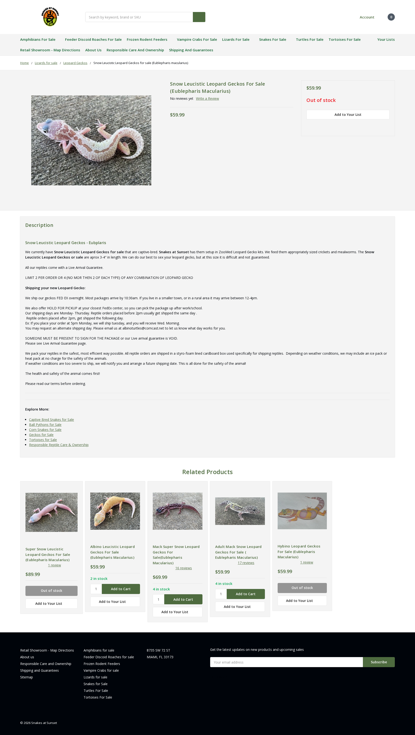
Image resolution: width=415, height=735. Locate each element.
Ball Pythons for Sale (45, 424)
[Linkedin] (342, 125)
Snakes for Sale (272, 39)
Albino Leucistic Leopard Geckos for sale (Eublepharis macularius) (112, 552)
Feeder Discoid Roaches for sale (93, 39)
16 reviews (183, 568)
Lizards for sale (236, 39)
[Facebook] (308, 125)
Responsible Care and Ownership (135, 49)
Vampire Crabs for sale (197, 39)
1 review (54, 565)
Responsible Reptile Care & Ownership (59, 444)
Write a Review (207, 98)
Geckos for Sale (41, 434)
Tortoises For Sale (345, 39)
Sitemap (26, 677)
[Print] (325, 125)
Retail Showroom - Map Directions (50, 49)
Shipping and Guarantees (191, 49)
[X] (334, 125)
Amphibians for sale (37, 39)
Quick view (51, 512)
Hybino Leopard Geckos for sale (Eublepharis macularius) (299, 551)
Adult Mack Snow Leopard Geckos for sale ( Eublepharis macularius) (238, 552)
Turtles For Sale (309, 39)
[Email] (317, 125)
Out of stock (321, 100)
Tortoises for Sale (43, 439)
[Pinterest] (350, 125)
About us (93, 49)
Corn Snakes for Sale (45, 429)
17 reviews (246, 562)
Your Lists (386, 39)
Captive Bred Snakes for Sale (51, 419)
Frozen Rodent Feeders (147, 39)
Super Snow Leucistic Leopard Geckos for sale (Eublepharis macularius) (47, 554)
